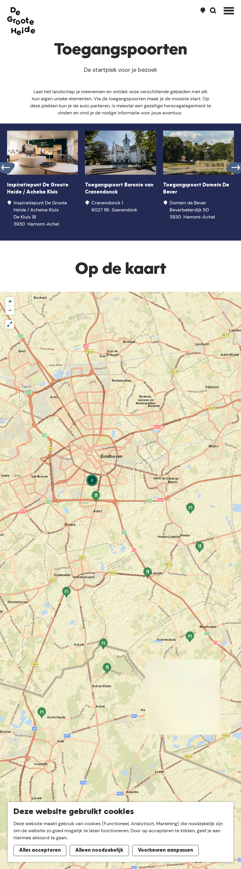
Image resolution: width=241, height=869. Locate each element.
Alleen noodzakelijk (99, 850)
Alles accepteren (40, 850)
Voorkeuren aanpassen (165, 850)
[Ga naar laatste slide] (5, 167)
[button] (41, 714)
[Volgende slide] (235, 167)
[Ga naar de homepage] (21, 21)
